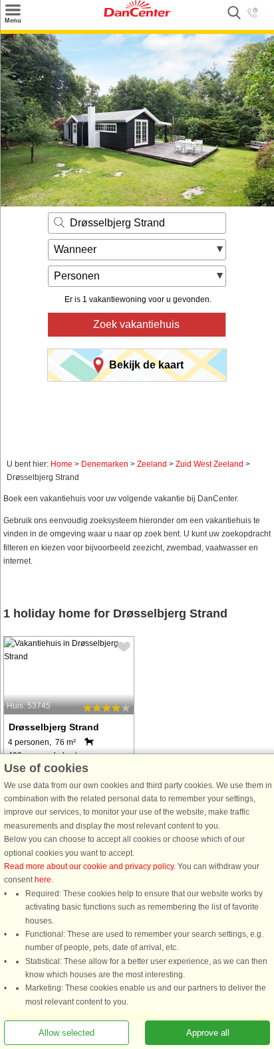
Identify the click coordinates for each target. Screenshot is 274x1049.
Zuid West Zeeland (209, 464)
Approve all (207, 1033)
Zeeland (152, 464)
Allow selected (66, 1033)
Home (61, 464)
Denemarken (104, 464)
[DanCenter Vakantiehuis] (137, 14)
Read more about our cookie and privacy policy (89, 866)
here (43, 879)
